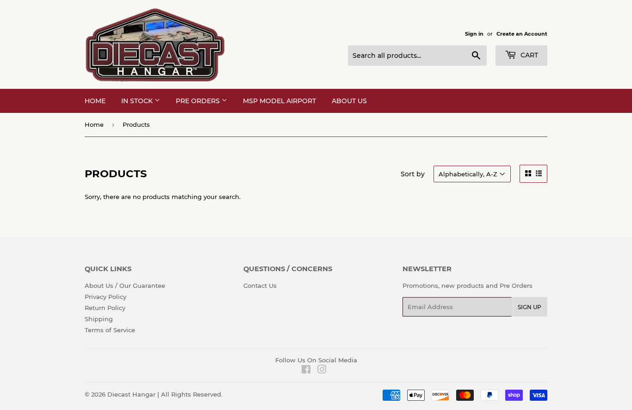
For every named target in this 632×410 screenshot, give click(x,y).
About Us (349, 101)
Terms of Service (110, 330)
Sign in (474, 34)
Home (95, 101)
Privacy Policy (105, 296)
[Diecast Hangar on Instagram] (322, 370)
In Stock (138, 101)
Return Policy (105, 307)
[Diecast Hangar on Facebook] (306, 370)
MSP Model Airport (279, 101)
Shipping (99, 319)
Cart (528, 55)
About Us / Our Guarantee (125, 285)
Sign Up (529, 307)
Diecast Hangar (131, 394)
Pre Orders (199, 101)
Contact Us (260, 285)
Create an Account (521, 34)
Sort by (413, 174)
